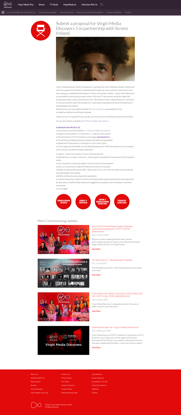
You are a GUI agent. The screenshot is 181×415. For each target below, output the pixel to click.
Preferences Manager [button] (69, 393)
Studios (33, 385)
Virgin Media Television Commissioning (21, 12)
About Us (34, 374)
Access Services (98, 378)
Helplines (95, 389)
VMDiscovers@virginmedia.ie (96, 121)
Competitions (97, 374)
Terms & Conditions (97, 109)
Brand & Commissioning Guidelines (90, 12)
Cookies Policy (66, 389)
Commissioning (36, 389)
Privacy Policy (66, 378)
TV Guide (54, 5)
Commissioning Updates (48, 12)
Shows (41, 5)
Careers (95, 393)
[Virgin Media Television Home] (8, 4)
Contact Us (65, 374)
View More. (96, 249)
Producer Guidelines (113, 12)
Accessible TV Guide (99, 382)
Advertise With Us (89, 5)
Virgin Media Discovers (39, 393)
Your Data (65, 382)
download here (103, 137)
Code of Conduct (68, 385)
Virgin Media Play (25, 5)
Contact (128, 12)
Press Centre (35, 382)
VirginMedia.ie (69, 5)
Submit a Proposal (66, 12)
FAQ (70, 116)
